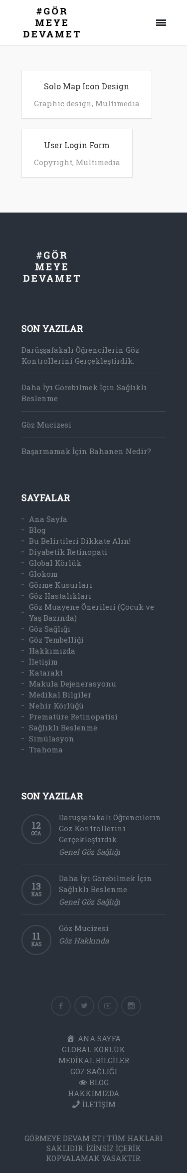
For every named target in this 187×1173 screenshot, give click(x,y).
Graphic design (63, 103)
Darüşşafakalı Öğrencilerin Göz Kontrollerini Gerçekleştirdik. (80, 355)
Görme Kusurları (60, 585)
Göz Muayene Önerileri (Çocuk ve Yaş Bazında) (91, 612)
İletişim (43, 662)
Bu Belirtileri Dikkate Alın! (80, 541)
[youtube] (108, 1006)
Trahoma (46, 749)
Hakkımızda (52, 651)
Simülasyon (51, 738)
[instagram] (131, 1006)
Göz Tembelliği (56, 640)
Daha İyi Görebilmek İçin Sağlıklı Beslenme (84, 392)
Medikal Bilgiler (60, 695)
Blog (37, 530)
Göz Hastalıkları (60, 596)
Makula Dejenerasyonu (72, 684)
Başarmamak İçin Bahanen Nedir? (86, 451)
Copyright (53, 162)
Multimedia (117, 103)
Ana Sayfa (48, 519)
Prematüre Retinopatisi (73, 716)
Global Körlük (55, 563)
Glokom (43, 574)
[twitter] (84, 1006)
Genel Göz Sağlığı (89, 852)
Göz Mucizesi (46, 425)
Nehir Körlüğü (56, 705)
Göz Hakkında (84, 940)
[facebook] (61, 1006)
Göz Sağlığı (49, 629)
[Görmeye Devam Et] (51, 22)
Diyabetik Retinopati (68, 552)
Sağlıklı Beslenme (63, 727)
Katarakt (46, 673)
